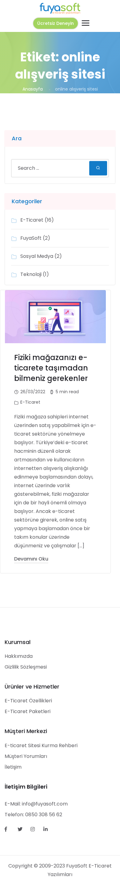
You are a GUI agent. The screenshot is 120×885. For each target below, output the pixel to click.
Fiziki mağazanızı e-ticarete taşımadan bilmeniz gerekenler (51, 367)
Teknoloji (31, 274)
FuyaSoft (31, 238)
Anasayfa (32, 89)
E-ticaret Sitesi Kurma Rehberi (41, 745)
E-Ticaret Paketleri (27, 711)
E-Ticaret (31, 219)
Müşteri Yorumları (26, 756)
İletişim (13, 766)
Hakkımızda (19, 656)
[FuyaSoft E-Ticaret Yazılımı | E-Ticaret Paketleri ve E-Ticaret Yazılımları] (60, 8)
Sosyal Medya (36, 256)
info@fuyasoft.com (45, 803)
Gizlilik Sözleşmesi (26, 666)
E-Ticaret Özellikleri (28, 700)
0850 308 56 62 (43, 814)
